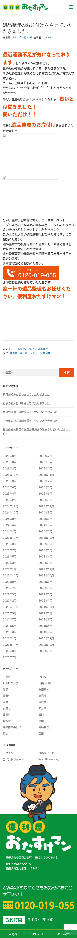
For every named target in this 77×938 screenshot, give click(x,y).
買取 (41, 714)
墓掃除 (42, 695)
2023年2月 (45, 563)
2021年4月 (45, 626)
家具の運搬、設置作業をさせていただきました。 (31, 412)
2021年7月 (9, 619)
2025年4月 (9, 493)
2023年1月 (9, 569)
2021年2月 (45, 632)
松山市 (24, 353)
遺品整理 (43, 349)
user (48, 37)
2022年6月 (45, 588)
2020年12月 (46, 638)
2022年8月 (45, 582)
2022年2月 (9, 600)
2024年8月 (9, 519)
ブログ (32, 349)
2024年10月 (10, 512)
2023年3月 (9, 563)
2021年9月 (9, 613)
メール (40, 934)
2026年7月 (45, 456)
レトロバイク (10, 683)
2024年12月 (10, 506)
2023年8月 (45, 544)
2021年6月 (45, 619)
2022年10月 (46, 575)
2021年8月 (45, 613)
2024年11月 (46, 506)
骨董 (41, 733)
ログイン (8, 753)
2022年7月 (9, 588)
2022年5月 (9, 594)
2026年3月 (45, 462)
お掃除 (21, 349)
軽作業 (7, 721)
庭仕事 (42, 702)
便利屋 (14, 353)
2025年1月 (45, 500)
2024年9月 (45, 512)
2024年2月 (9, 531)
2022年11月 (10, 575)
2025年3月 (45, 493)
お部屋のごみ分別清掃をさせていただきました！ (31, 420)
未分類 (42, 708)
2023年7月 (9, 550)
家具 (5, 702)
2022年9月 (9, 582)
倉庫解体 (43, 689)
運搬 (41, 721)
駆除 (5, 733)
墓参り (7, 695)
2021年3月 (9, 632)
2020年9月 (9, 651)
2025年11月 (46, 475)
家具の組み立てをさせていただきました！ (27, 394)
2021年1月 (9, 638)
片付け (34, 353)
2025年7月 (45, 481)
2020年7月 (9, 657)
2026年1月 (45, 468)
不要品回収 (45, 683)
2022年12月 (46, 569)
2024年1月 (45, 531)
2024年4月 (9, 525)
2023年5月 (9, 556)
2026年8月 (9, 456)
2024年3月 (45, 525)
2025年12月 (10, 475)
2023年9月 (9, 544)
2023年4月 (45, 556)
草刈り (7, 714)
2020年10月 (46, 645)
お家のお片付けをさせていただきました (26, 403)
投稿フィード (46, 753)
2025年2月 (9, 500)
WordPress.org (48, 759)
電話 (14, 934)
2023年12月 (10, 538)
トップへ (66, 934)
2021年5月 (9, 626)
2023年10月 (46, 538)
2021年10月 (46, 607)
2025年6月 (9, 487)
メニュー (71, 6)
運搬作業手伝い (12, 727)
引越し (7, 708)
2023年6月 (45, 550)
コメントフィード (13, 759)
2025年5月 (45, 487)
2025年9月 (9, 481)
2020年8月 (45, 651)
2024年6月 (45, 519)
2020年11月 (10, 645)
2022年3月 (45, 594)
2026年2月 (9, 468)
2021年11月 (10, 607)
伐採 (5, 689)
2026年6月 (9, 462)
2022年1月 (45, 600)
